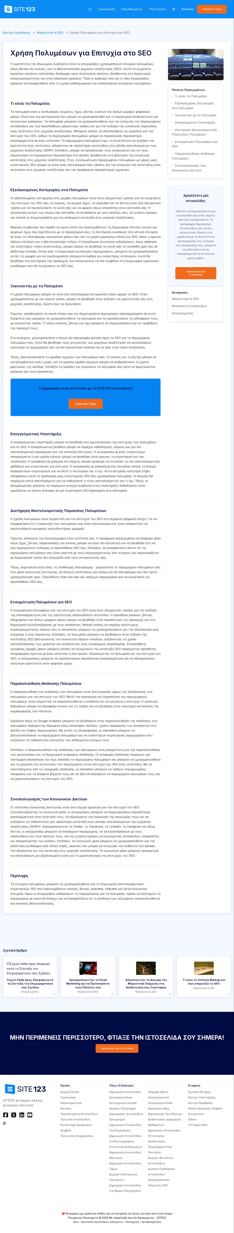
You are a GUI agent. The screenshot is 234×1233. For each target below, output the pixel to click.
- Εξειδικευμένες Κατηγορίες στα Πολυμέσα (193, 105)
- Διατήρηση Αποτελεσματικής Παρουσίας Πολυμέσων (194, 132)
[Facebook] (6, 1115)
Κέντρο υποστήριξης (202, 1097)
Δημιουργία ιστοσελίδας (125, 1092)
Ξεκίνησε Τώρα (85, 404)
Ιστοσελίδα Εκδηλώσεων (125, 1147)
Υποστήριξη (157, 9)
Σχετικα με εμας (199, 1092)
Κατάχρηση (132, 1221)
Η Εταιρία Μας (198, 1125)
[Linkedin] (21, 1115)
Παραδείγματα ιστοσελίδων (79, 1114)
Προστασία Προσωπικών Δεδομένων (102, 1221)
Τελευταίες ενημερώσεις (77, 1136)
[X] (13, 1115)
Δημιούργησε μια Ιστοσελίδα (196, 273)
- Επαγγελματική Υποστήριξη (193, 122)
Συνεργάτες (196, 1114)
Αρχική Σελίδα (69, 1092)
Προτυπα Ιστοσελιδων (75, 1119)
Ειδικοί (192, 1119)
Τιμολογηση (106, 9)
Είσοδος (188, 9)
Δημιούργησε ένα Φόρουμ (165, 1114)
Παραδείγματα (132, 9)
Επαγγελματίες (183, 313)
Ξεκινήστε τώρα (211, 9)
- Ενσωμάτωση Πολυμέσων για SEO (195, 144)
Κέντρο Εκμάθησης (17, 32)
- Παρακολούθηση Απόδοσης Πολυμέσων (193, 156)
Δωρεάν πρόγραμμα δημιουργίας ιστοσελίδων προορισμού (126, 1114)
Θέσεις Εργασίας (205, 1108)
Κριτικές (65, 1108)
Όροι (75, 1221)
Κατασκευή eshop (120, 1097)
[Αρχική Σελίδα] (90, 9)
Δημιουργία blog (158, 1108)
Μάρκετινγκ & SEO (50, 32)
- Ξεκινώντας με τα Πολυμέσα (194, 115)
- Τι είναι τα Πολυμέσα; (189, 96)
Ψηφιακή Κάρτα (158, 1092)
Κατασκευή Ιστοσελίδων (189, 306)
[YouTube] (29, 1115)
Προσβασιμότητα (151, 1221)
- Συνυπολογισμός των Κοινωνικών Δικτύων (189, 168)
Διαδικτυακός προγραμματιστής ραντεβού (160, 1147)
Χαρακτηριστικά (71, 1103)
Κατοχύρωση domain (123, 1103)
